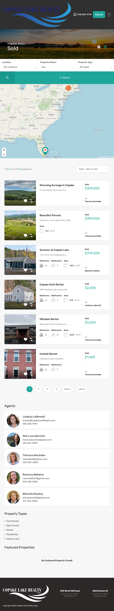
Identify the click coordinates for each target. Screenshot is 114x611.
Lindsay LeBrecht (34, 416)
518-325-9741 (30, 423)
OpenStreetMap (109, 157)
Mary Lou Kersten (34, 436)
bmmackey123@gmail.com (36, 497)
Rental (9, 530)
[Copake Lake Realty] (37, 25)
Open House (12, 525)
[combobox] (19, 67)
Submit (99, 14)
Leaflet (101, 157)
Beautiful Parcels (50, 215)
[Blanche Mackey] (13, 502)
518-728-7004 (30, 481)
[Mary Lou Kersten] (13, 445)
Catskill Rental (48, 353)
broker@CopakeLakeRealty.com (39, 420)
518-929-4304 (30, 462)
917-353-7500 (30, 501)
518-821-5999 (30, 443)
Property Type (85, 62)
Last (80, 389)
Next (66, 389)
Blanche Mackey (33, 493)
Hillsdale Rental (49, 319)
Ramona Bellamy (33, 474)
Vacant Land (12, 539)
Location (6, 62)
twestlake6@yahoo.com (35, 459)
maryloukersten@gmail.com (37, 439)
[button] (45, 151)
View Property (20, 200)
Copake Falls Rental (52, 284)
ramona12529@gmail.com (36, 478)
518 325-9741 (84, 14)
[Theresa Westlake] (13, 464)
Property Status (48, 62)
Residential (12, 534)
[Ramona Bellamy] (13, 483)
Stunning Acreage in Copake (57, 185)
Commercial (12, 521)
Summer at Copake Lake (54, 249)
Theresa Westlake (34, 455)
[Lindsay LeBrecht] (13, 426)
